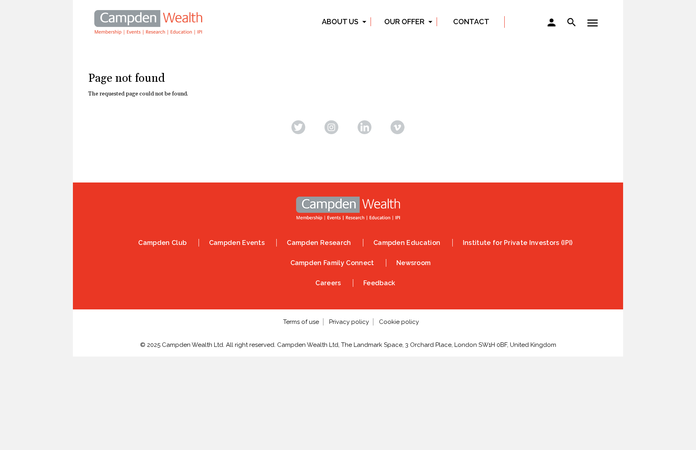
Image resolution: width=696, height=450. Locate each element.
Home (148, 21)
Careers (328, 283)
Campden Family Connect (332, 263)
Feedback (379, 283)
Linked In (364, 127)
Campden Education (406, 243)
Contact (471, 21)
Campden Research (319, 243)
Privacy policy (349, 322)
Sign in (551, 23)
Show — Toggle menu (592, 23)
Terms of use (301, 322)
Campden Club (162, 243)
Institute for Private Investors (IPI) (518, 243)
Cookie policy (399, 322)
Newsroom (413, 263)
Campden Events (237, 243)
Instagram (331, 127)
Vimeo (397, 127)
